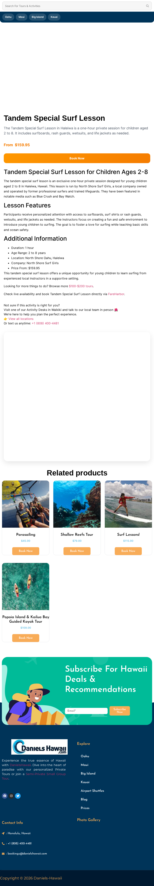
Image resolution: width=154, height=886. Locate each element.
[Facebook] (5, 796)
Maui (22, 16)
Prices (85, 808)
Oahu (8, 16)
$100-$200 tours (81, 286)
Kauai (54, 16)
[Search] (147, 5)
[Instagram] (11, 796)
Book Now (77, 158)
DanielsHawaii (20, 765)
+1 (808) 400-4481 (45, 323)
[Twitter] (18, 796)
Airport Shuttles (92, 791)
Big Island (38, 16)
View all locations (20, 319)
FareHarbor (116, 294)
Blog (84, 799)
